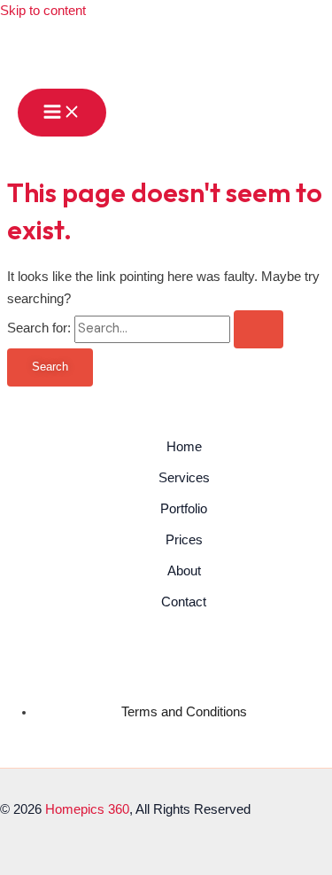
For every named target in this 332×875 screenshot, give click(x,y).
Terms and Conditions (184, 712)
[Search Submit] (258, 329)
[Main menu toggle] (62, 113)
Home (184, 447)
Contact (183, 602)
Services (184, 478)
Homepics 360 (87, 809)
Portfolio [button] (183, 509)
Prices (184, 540)
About (184, 571)
